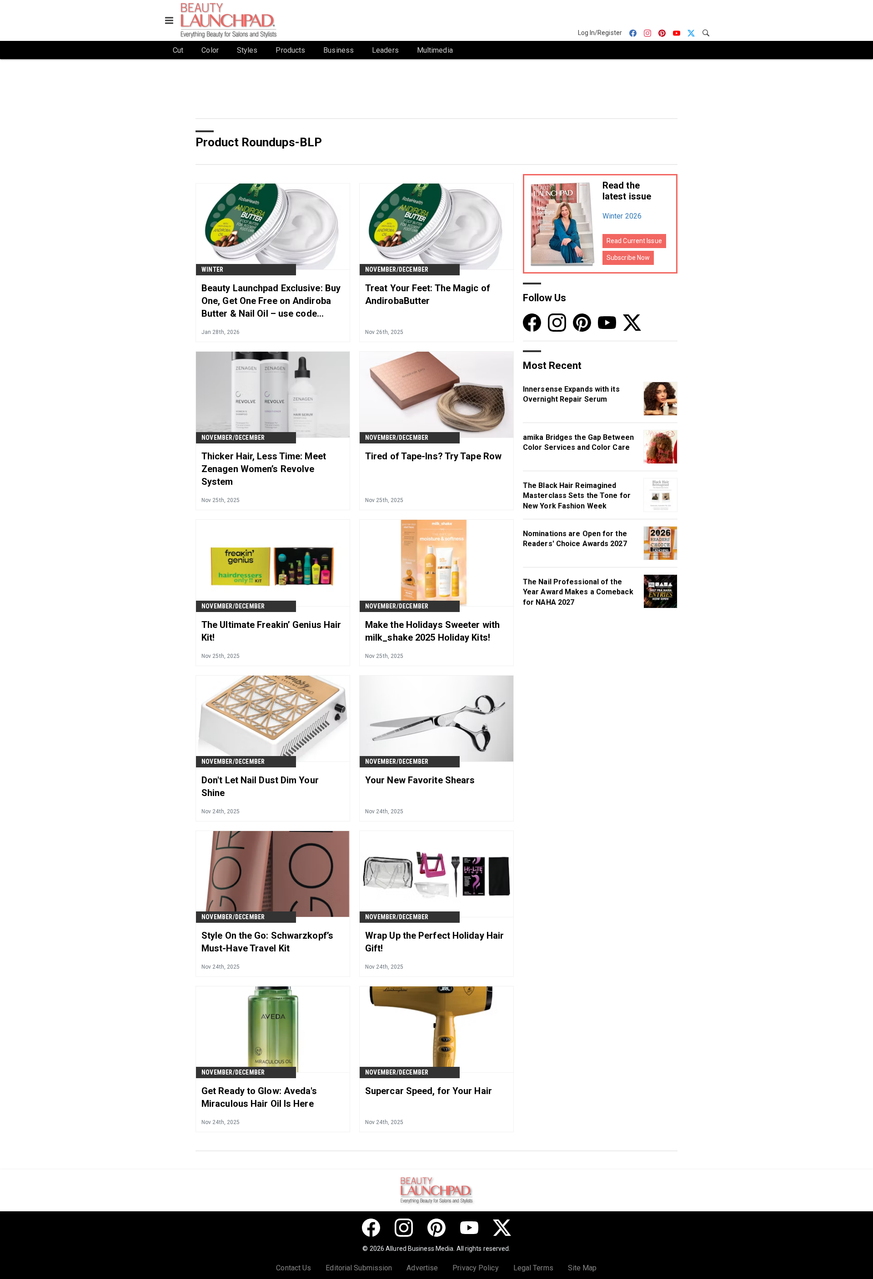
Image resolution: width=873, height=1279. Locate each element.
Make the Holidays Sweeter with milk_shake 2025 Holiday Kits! (432, 631)
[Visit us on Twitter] (632, 322)
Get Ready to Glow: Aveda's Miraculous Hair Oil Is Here (259, 1097)
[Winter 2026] (563, 224)
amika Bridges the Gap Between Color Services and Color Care (578, 442)
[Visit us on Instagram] (557, 322)
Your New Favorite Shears (420, 780)
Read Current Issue (634, 240)
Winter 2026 (622, 216)
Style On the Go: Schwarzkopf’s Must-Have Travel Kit (267, 942)
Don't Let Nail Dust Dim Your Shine (260, 786)
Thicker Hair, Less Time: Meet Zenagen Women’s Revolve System (263, 469)
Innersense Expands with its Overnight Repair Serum (571, 394)
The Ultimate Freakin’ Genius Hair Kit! (271, 631)
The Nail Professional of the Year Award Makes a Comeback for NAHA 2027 (578, 592)
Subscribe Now (628, 257)
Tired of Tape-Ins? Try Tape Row (433, 456)
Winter (212, 269)
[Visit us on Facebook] (532, 322)
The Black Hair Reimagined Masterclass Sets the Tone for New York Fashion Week (577, 495)
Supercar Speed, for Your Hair (428, 1090)
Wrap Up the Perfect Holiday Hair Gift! (434, 942)
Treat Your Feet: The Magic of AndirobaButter (427, 294)
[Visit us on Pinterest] (582, 322)
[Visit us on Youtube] (607, 322)
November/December (396, 269)
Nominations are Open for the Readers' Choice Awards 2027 (575, 538)
